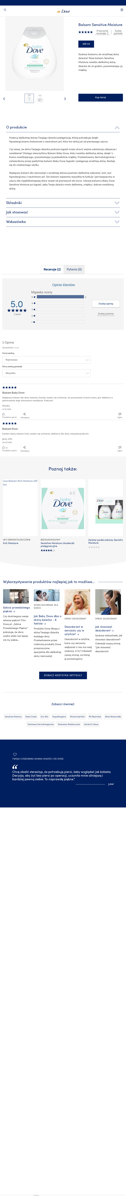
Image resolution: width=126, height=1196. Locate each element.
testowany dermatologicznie (41, 724)
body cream (31, 717)
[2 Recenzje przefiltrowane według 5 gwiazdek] (60, 297)
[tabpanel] (63, 365)
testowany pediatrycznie (69, 724)
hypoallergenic (59, 717)
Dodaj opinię (106, 303)
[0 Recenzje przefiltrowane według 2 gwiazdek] (60, 315)
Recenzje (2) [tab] (52, 269)
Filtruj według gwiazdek (12, 366)
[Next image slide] (67, 98)
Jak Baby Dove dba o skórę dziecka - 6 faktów (47, 620)
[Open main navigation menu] (122, 11)
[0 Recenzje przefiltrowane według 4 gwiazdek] (60, 303)
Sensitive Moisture (13, 717)
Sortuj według (8, 353)
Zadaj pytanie (106, 313)
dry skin (44, 717)
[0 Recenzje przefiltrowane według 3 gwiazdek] (60, 309)
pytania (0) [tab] (74, 269)
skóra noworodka (113, 717)
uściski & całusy (91, 724)
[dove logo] (63, 11)
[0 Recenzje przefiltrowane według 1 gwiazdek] (60, 322)
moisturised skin (77, 717)
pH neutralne (95, 717)
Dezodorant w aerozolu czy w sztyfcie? (74, 630)
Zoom (8, 24)
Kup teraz (100, 97)
